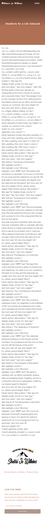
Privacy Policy (33, 472)
